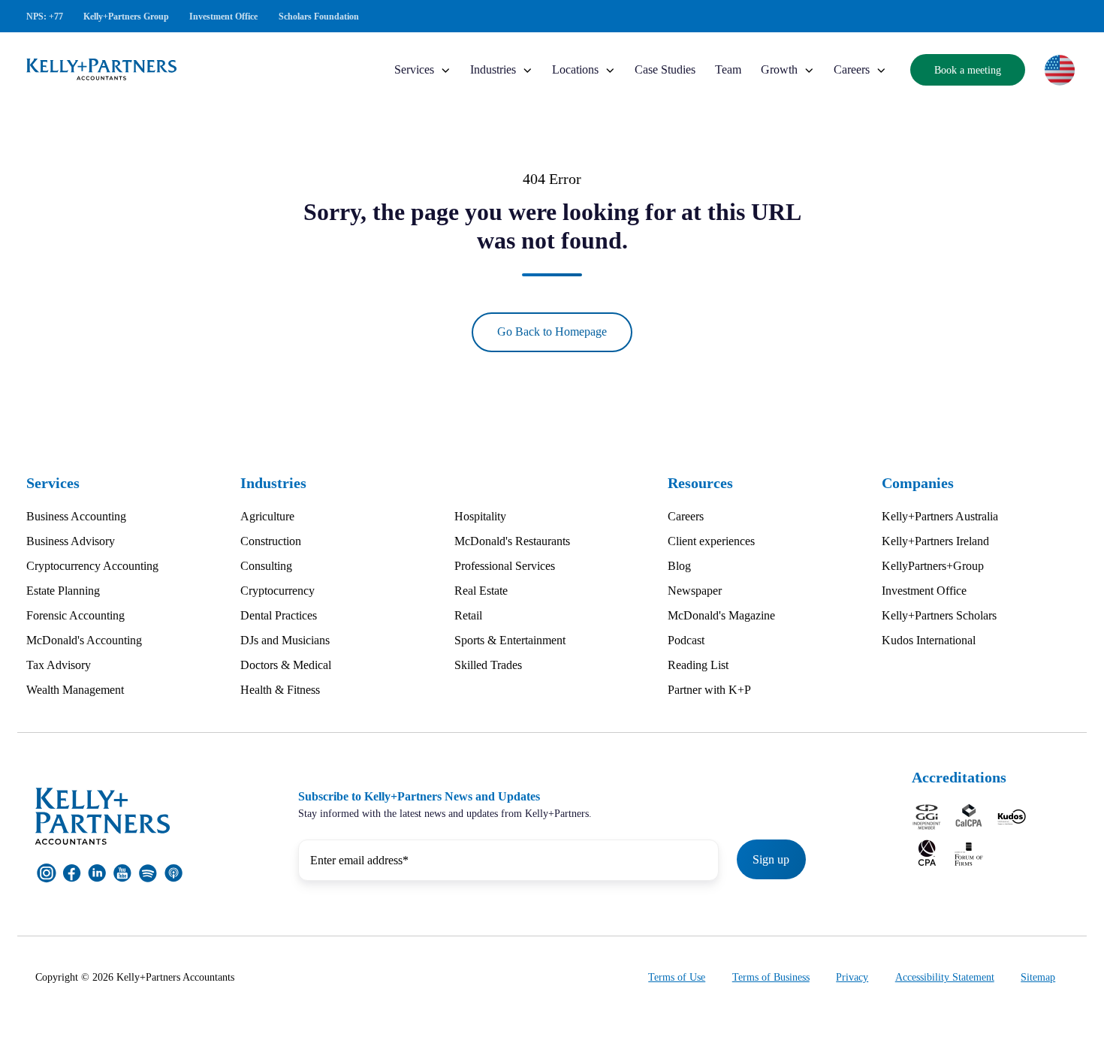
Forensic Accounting (75, 615)
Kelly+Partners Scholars (939, 615)
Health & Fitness (280, 689)
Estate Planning (63, 590)
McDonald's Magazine (721, 615)
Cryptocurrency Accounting (92, 565)
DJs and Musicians (285, 640)
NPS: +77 (44, 16)
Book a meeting (967, 70)
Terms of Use (676, 977)
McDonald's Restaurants (512, 541)
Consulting (266, 565)
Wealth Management (75, 689)
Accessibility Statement (944, 977)
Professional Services (504, 565)
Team (728, 69)
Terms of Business (771, 977)
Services (414, 69)
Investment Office (223, 16)
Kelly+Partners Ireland (935, 541)
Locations (575, 69)
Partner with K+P (709, 689)
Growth (779, 69)
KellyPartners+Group (933, 565)
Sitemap (1038, 977)
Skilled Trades (488, 665)
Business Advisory (70, 541)
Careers (852, 69)
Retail (468, 615)
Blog (679, 565)
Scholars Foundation (319, 16)
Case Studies (665, 69)
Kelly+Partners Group (126, 16)
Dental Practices (278, 615)
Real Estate (481, 590)
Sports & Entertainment (510, 640)
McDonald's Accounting (84, 640)
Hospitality (480, 516)
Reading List (698, 665)
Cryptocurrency (277, 590)
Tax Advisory (58, 665)
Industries (493, 69)
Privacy (852, 977)
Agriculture (267, 516)
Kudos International (929, 640)
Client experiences (711, 541)
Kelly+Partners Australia (940, 516)
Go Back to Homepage (552, 331)
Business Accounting (76, 516)
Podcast (686, 640)
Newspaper (695, 590)
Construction (270, 541)
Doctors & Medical (285, 665)
